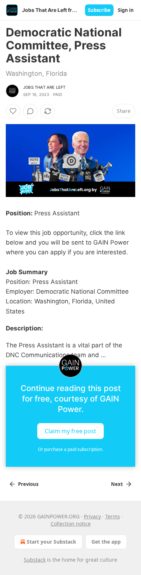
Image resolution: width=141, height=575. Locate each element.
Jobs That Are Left (44, 87)
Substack (35, 559)
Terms (112, 516)
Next (117, 484)
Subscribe (99, 10)
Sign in (126, 10)
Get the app (106, 541)
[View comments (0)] (30, 111)
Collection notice (71, 523)
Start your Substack (51, 541)
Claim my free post (70, 431)
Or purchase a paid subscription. (70, 449)
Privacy (92, 516)
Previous (28, 484)
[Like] (13, 111)
